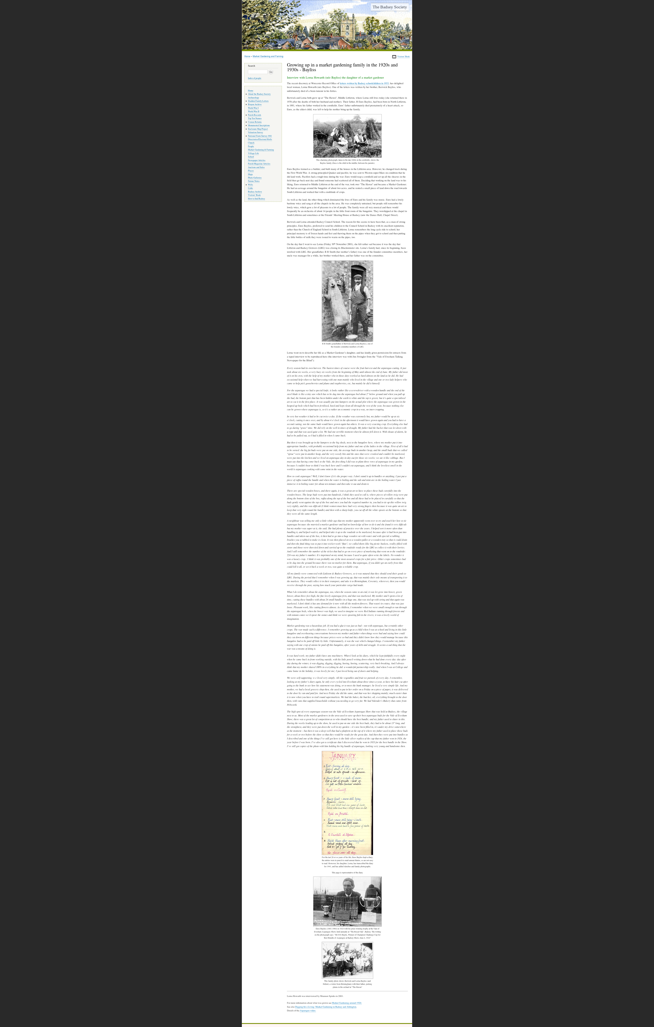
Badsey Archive (255, 191)
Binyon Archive (255, 104)
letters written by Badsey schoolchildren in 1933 (364, 83)
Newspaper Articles (256, 160)
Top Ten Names (255, 118)
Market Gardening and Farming (268, 56)
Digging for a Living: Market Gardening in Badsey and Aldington (325, 1006)
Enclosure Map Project (258, 128)
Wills (250, 184)
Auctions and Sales (256, 167)
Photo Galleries (255, 177)
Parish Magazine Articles (259, 163)
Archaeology (253, 97)
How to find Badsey (256, 198)
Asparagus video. (308, 1010)
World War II (253, 111)
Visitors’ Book (254, 195)
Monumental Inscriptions (259, 125)
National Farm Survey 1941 (260, 135)
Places (251, 170)
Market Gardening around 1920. (347, 1002)
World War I (253, 107)
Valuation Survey (255, 132)
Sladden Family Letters (258, 101)
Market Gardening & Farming (261, 149)
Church (251, 142)
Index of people (254, 78)
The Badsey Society (390, 6)
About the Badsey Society (259, 94)
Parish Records (254, 114)
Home (247, 56)
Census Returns (255, 121)
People (251, 146)
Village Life (253, 153)
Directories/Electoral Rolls (260, 139)
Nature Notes (254, 181)
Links (250, 188)
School (251, 156)
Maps (250, 174)
